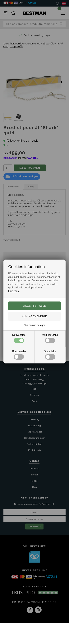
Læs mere (14, 291)
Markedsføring (50, 334)
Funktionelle (19, 351)
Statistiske (50, 351)
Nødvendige (18, 334)
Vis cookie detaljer (34, 325)
